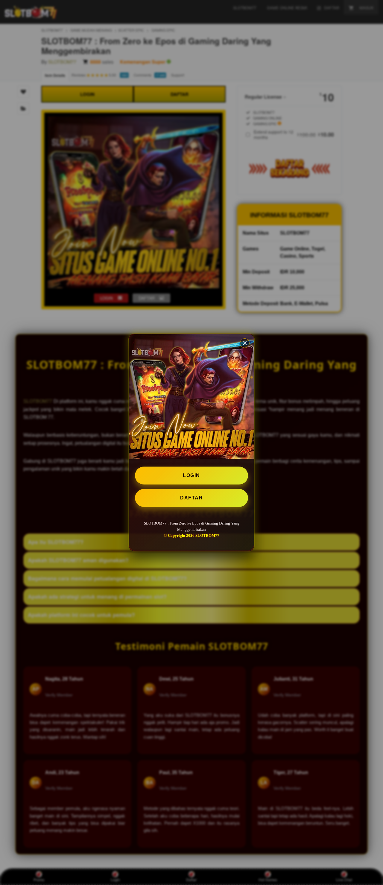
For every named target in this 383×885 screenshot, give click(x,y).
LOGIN (191, 475)
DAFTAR (191, 497)
